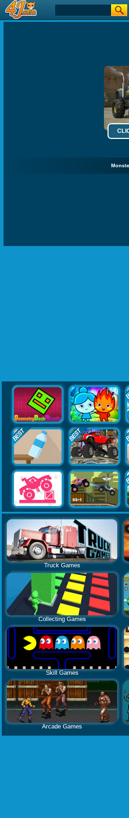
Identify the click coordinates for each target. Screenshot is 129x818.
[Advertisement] (64, 314)
